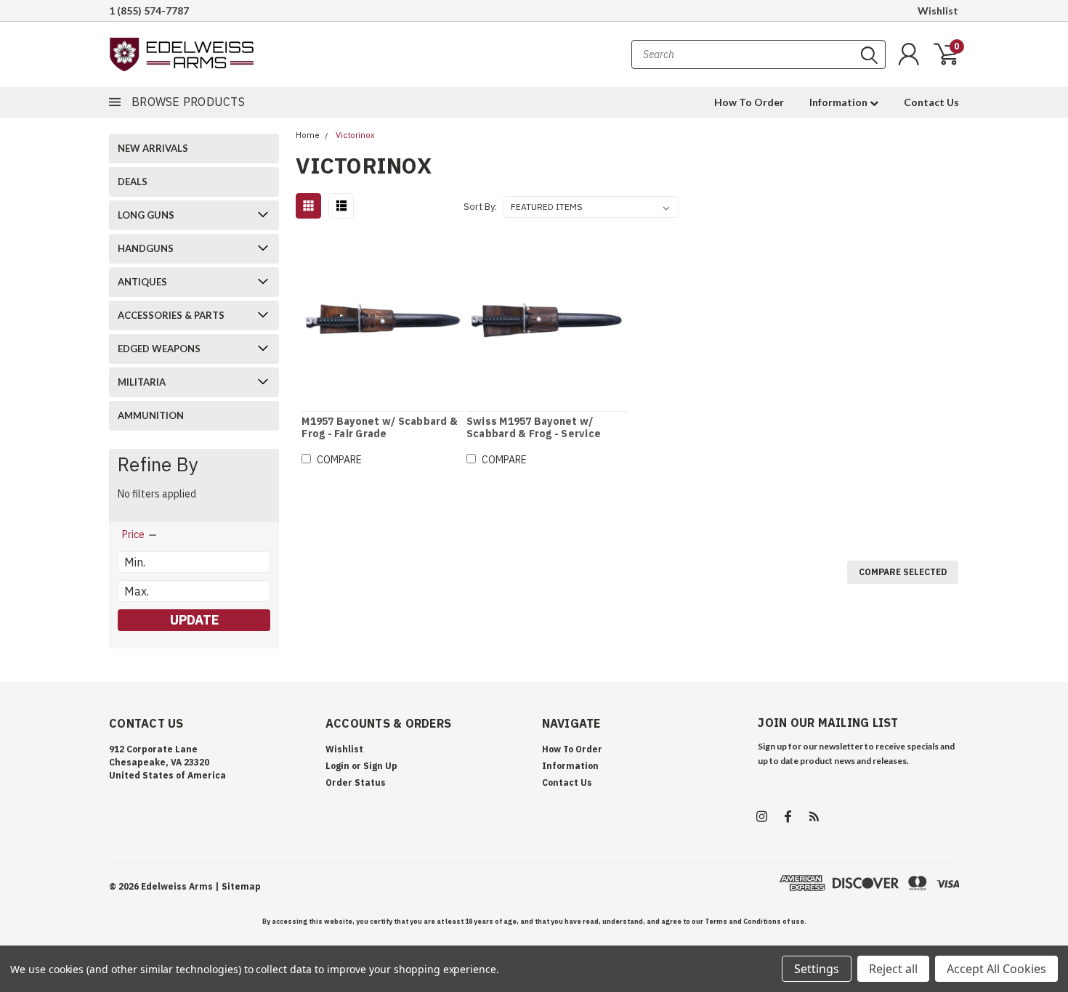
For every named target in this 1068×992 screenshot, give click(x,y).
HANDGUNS (146, 248)
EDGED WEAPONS (159, 348)
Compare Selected (903, 571)
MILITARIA (142, 382)
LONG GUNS (146, 215)
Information (839, 102)
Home (308, 135)
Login (337, 765)
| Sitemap (238, 886)
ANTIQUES (142, 282)
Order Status (355, 782)
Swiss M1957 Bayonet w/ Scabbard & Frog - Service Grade (533, 434)
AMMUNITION (151, 415)
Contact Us (931, 102)
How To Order (749, 102)
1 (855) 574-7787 (149, 10)
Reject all (893, 969)
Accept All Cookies (996, 969)
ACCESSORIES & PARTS (171, 315)
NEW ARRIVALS (153, 148)
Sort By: (480, 206)
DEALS (132, 181)
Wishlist (938, 10)
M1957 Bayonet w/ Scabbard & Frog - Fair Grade (380, 428)
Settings (816, 969)
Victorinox (355, 135)
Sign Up (380, 765)
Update (194, 619)
